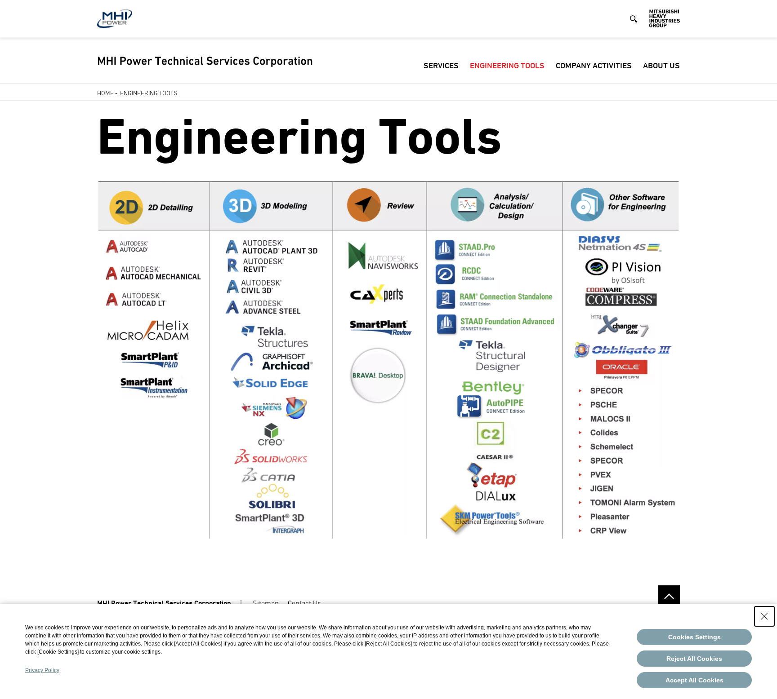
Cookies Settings (694, 637)
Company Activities (594, 65)
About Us (661, 65)
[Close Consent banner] (764, 616)
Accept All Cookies (694, 680)
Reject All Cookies (694, 658)
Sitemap (266, 603)
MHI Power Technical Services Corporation (164, 603)
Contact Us (304, 603)
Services (441, 65)
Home (105, 93)
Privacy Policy (42, 670)
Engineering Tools (507, 65)
